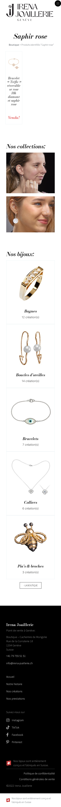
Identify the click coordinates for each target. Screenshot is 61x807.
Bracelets (30, 439)
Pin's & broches (30, 566)
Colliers (30, 502)
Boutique (14, 44)
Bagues (30, 311)
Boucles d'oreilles (30, 375)
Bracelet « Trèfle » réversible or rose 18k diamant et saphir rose (14, 91)
